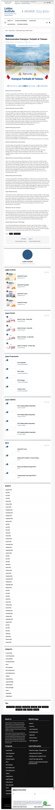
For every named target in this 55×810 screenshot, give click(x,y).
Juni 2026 (8, 495)
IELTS (18, 451)
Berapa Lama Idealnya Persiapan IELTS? (26, 466)
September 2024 (9, 550)
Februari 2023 (9, 605)
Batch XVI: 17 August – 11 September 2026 (38, 750)
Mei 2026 (8, 498)
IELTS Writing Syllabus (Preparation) (26, 416)
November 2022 (9, 613)
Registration (18, 3)
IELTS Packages (21, 380)
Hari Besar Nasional (10, 661)
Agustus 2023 (9, 587)
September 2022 (9, 619)
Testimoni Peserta (26, 3)
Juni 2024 (8, 558)
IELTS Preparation (21, 362)
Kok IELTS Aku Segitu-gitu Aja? (36, 759)
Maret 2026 (8, 501)
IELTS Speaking (9, 667)
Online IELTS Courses (22, 285)
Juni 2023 (8, 593)
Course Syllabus (21, 409)
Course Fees (33, 1)
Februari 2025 (9, 538)
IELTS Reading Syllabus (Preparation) (26, 408)
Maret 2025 (8, 535)
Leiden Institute (9, 10)
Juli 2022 (8, 625)
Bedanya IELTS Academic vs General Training (28, 458)
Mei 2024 (8, 561)
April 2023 (8, 599)
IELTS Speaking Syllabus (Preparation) (26, 425)
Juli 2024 (8, 556)
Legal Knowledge (9, 681)
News (11, 233)
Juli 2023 (8, 590)
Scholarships (8, 693)
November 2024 (9, 544)
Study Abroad (9, 36)
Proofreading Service (33, 732)
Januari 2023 (8, 607)
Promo (7, 690)
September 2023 (9, 584)
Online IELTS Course (22, 449)
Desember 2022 (9, 610)
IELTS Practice (20, 371)
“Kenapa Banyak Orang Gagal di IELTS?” (27, 475)
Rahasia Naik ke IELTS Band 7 (35, 753)
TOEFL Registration (33, 740)
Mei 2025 (8, 530)
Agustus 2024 (9, 553)
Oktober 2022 (9, 616)
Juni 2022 (8, 627)
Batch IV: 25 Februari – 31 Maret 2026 (26, 337)
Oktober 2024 (9, 547)
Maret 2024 (8, 567)
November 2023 (9, 579)
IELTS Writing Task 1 (10, 670)
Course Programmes (24, 1)
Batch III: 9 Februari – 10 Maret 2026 (25, 346)
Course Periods (21, 321)
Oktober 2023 (9, 582)
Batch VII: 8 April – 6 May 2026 (24, 319)
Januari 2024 (8, 573)
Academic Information (10, 706)
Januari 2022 (8, 642)
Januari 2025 (8, 541)
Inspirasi (8, 676)
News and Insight (9, 687)
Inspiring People (45, 706)
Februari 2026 (9, 504)
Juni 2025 (8, 527)
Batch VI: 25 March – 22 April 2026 (25, 328)
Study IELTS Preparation (23, 276)
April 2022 (8, 633)
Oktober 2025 (9, 515)
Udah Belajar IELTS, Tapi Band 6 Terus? (37, 756)
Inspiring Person (9, 679)
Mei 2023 (8, 596)
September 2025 (9, 518)
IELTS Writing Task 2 (10, 673)
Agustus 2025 (9, 521)
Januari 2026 (8, 507)
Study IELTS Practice (22, 293)
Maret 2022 (8, 636)
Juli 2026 (8, 492)
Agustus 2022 (9, 622)
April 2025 (8, 533)
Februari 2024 (9, 570)
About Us (17, 1)
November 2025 (9, 512)
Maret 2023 (8, 602)
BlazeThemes (8, 806)
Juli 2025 (8, 524)
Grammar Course (21, 389)
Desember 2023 (9, 576)
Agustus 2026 (9, 489)
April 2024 (8, 564)
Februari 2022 (9, 639)
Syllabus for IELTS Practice (23, 434)
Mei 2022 (8, 630)
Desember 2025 (9, 510)
